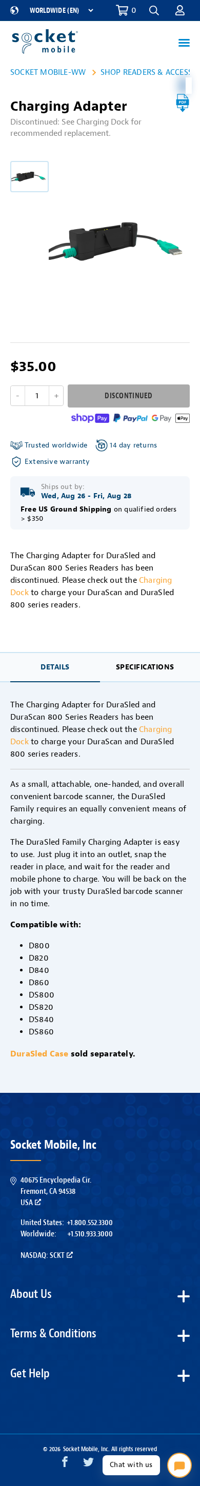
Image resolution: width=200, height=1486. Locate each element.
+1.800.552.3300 (90, 1222)
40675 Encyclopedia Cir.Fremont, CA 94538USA (56, 1191)
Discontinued (129, 396)
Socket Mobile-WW (48, 72)
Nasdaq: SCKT (43, 1255)
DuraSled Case (39, 1054)
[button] (180, 10)
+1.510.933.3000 (90, 1234)
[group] (29, 176)
